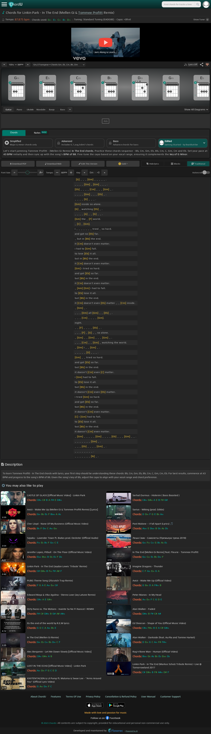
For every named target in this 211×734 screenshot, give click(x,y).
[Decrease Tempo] (4, 64)
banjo (52, 109)
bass (62, 109)
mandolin (40, 109)
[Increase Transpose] (104, 172)
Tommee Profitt (90, 13)
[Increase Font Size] (41, 172)
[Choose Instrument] (70, 109)
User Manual (148, 696)
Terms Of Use (73, 696)
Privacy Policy (93, 696)
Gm (94, 171)
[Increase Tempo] (27, 64)
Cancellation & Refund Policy (120, 696)
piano (19, 109)
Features (56, 696)
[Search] (197, 4)
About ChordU (38, 696)
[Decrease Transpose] (84, 172)
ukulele (30, 109)
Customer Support (170, 696)
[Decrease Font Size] (14, 172)
